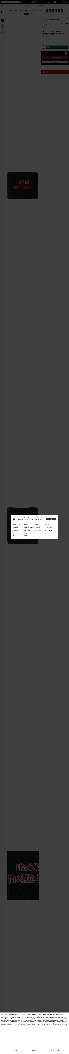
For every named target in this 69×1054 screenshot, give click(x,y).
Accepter (16, 1050)
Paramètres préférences (52, 1050)
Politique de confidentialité (28, 1025)
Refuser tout (34, 1050)
